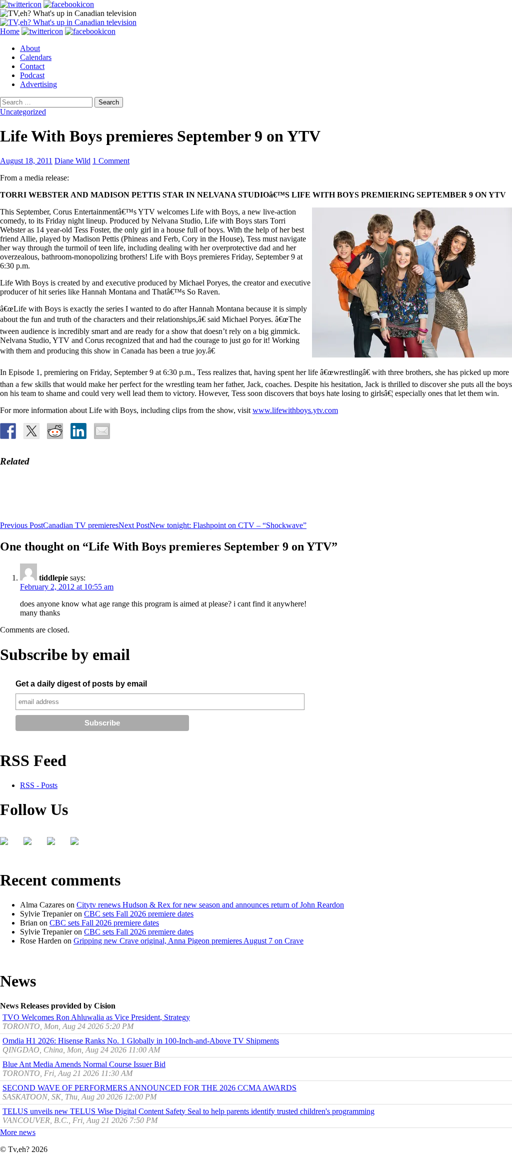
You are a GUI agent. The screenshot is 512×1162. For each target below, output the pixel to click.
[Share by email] (102, 431)
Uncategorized (23, 112)
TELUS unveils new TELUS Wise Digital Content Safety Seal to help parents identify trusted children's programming (188, 1111)
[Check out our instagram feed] (78, 845)
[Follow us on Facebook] (8, 845)
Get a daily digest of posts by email (81, 684)
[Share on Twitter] (32, 431)
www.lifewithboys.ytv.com (295, 410)
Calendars (36, 57)
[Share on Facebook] (8, 431)
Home (10, 31)
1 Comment (111, 160)
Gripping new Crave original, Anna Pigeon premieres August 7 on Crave (189, 940)
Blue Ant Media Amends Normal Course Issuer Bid (84, 1064)
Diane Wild (72, 160)
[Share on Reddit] (55, 431)
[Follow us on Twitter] (32, 845)
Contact (32, 66)
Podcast (32, 75)
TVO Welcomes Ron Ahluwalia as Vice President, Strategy (96, 1017)
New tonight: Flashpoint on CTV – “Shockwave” (212, 525)
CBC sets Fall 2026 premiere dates (139, 914)
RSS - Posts (39, 785)
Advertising (38, 84)
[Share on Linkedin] (78, 431)
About (30, 48)
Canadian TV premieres (59, 525)
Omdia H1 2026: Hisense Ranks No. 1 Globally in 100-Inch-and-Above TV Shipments (140, 1040)
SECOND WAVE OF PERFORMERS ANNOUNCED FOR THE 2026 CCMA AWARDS (149, 1088)
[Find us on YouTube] (55, 845)
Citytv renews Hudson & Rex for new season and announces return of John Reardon (210, 904)
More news (18, 1132)
